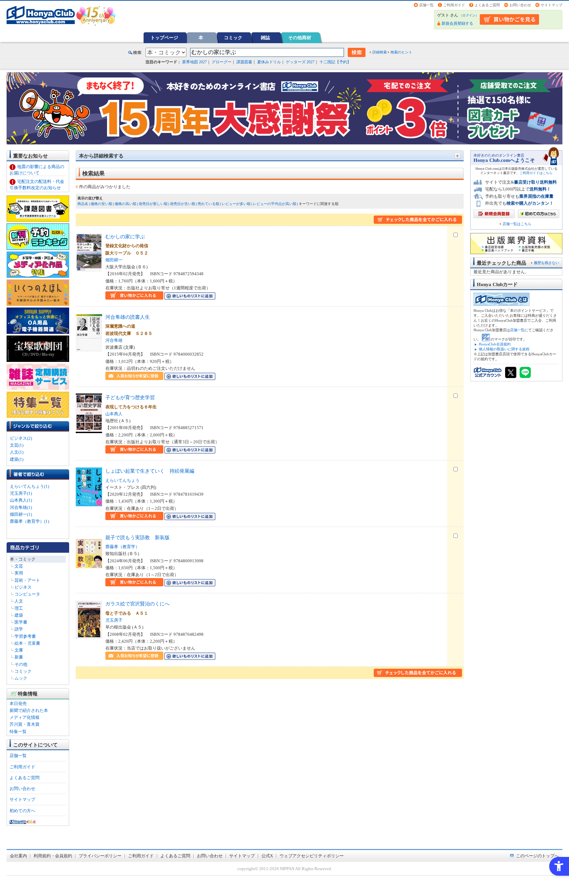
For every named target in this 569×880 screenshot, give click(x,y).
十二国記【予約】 (335, 62)
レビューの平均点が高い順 (274, 204)
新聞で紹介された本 (29, 710)
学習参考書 (25, 636)
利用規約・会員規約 (53, 855)
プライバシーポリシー (100, 855)
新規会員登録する (457, 23)
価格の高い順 (125, 204)
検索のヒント (401, 52)
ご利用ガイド (454, 5)
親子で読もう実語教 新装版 (137, 537)
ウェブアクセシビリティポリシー (312, 855)
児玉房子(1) (21, 493)
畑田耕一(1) (21, 514)
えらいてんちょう (122, 480)
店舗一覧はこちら (516, 224)
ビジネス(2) (21, 438)
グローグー (221, 62)
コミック (233, 37)
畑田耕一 (113, 259)
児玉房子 (113, 620)
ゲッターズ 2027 (300, 62)
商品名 (82, 204)
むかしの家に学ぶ (125, 236)
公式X (267, 855)
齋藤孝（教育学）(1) (29, 521)
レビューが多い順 (236, 204)
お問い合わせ (520, 5)
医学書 (20, 622)
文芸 (18, 566)
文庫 (18, 650)
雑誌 (265, 37)
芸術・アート (27, 580)
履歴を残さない (546, 263)
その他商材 (299, 37)
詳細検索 (379, 52)
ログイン (468, 15)
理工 (18, 608)
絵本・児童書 (27, 643)
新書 (18, 657)
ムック (20, 678)
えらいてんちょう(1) (29, 486)
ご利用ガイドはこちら (536, 173)
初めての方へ (22, 810)
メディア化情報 (25, 717)
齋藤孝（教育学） (122, 546)
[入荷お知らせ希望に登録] (134, 376)
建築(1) (16, 459)
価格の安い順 (101, 204)
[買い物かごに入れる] (134, 296)
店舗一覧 (426, 5)
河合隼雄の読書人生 (127, 317)
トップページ (164, 37)
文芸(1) (16, 445)
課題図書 (244, 62)
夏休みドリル (269, 62)
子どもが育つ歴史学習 (130, 397)
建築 (18, 615)
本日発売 (18, 703)
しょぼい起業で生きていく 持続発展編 (149, 471)
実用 (18, 573)
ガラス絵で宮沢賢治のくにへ (137, 603)
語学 (18, 629)
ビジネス (23, 587)
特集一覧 (18, 731)
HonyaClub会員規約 (495, 344)
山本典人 (113, 413)
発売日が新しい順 (153, 204)
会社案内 (18, 855)
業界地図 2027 (194, 62)
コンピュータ (27, 594)
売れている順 (208, 204)
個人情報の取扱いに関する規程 (504, 349)
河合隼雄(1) (21, 507)
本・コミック (23, 559)
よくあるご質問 (487, 5)
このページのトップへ (537, 855)
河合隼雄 (113, 340)
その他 (20, 664)
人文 (18, 601)
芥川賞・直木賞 (25, 724)
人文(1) (16, 452)
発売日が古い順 (182, 204)
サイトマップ (551, 5)
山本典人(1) (21, 500)
